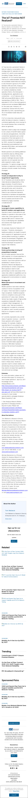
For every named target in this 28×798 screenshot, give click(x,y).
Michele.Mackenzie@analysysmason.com (14, 490)
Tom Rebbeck (14, 35)
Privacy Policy (16, 791)
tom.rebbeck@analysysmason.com (12, 447)
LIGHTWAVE (14, 780)
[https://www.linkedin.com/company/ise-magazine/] (12, 768)
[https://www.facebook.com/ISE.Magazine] (11, 768)
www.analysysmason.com (10, 452)
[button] (3, 4)
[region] (14, 792)
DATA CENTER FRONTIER (14, 774)
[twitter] (14, 46)
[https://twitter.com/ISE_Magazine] (14, 768)
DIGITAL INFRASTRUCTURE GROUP (14, 781)
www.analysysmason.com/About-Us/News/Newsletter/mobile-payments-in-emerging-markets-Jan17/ (14, 410)
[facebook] (9, 46)
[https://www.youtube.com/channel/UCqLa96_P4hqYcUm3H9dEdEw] (16, 768)
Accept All (14, 795)
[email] (19, 46)
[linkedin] (11, 46)
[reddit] (16, 46)
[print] (25, 46)
